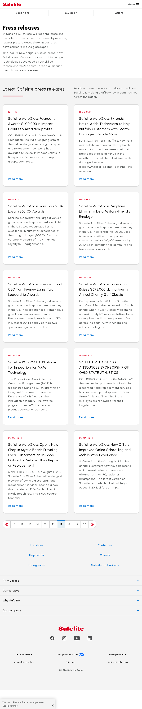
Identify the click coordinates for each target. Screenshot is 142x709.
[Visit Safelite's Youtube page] (77, 639)
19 (77, 524)
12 (22, 524)
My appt (71, 12)
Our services (11, 590)
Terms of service (24, 654)
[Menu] (137, 4)
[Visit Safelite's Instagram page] (64, 639)
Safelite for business (105, 565)
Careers (105, 555)
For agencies (37, 565)
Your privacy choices (67, 654)
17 (61, 524)
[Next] (92, 524)
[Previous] (7, 524)
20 (84, 524)
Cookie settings (10, 705)
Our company (12, 610)
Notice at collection (118, 662)
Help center (37, 555)
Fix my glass (11, 580)
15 (45, 524)
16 (53, 524)
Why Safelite (11, 600)
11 (14, 524)
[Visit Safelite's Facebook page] (52, 639)
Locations (22, 12)
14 (38, 524)
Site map (70, 662)
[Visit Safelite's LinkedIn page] (90, 639)
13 (30, 524)
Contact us (105, 545)
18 (69, 524)
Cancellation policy (24, 662)
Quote (119, 12)
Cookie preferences (118, 654)
